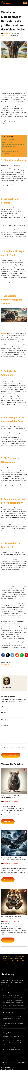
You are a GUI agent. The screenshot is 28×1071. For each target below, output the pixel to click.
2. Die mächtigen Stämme (9, 141)
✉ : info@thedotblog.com (8, 1067)
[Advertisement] (14, 77)
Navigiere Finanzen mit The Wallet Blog (12, 1016)
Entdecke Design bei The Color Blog (11, 995)
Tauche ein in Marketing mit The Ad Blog (12, 997)
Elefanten (4, 333)
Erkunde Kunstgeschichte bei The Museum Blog (13, 1037)
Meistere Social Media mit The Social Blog (12, 1000)
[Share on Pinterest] (25, 43)
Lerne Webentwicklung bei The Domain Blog (13, 1002)
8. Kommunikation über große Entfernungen (10, 152)
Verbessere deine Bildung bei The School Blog (13, 1047)
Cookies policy (5, 1062)
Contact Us (4, 1064)
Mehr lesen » (6, 822)
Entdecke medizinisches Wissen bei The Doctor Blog (14, 1043)
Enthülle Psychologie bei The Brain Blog (12, 1021)
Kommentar (4, 725)
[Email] (12, 655)
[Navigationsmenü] (25, 2)
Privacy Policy (21, 1062)
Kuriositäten (4, 35)
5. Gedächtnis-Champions (9, 146)
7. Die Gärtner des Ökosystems (10, 149)
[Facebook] (3, 655)
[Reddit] (17, 655)
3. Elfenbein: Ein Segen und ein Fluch (12, 142)
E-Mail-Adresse (5, 712)
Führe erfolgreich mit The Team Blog (11, 1018)
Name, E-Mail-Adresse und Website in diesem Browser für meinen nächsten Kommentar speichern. (13, 749)
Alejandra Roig (6, 33)
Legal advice (13, 1062)
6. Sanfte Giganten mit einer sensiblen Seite (14, 148)
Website (3, 719)
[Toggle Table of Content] (23, 137)
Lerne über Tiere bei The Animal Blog (11, 1049)
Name (3, 706)
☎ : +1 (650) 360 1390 (7, 1069)
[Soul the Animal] (6, 2)
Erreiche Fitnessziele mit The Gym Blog (12, 1040)
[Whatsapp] (22, 655)
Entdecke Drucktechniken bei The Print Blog (13, 1005)
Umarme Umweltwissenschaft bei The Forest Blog (13, 1024)
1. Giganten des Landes (8, 139)
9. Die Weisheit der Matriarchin (10, 155)
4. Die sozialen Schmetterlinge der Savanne (13, 144)
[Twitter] (8, 655)
